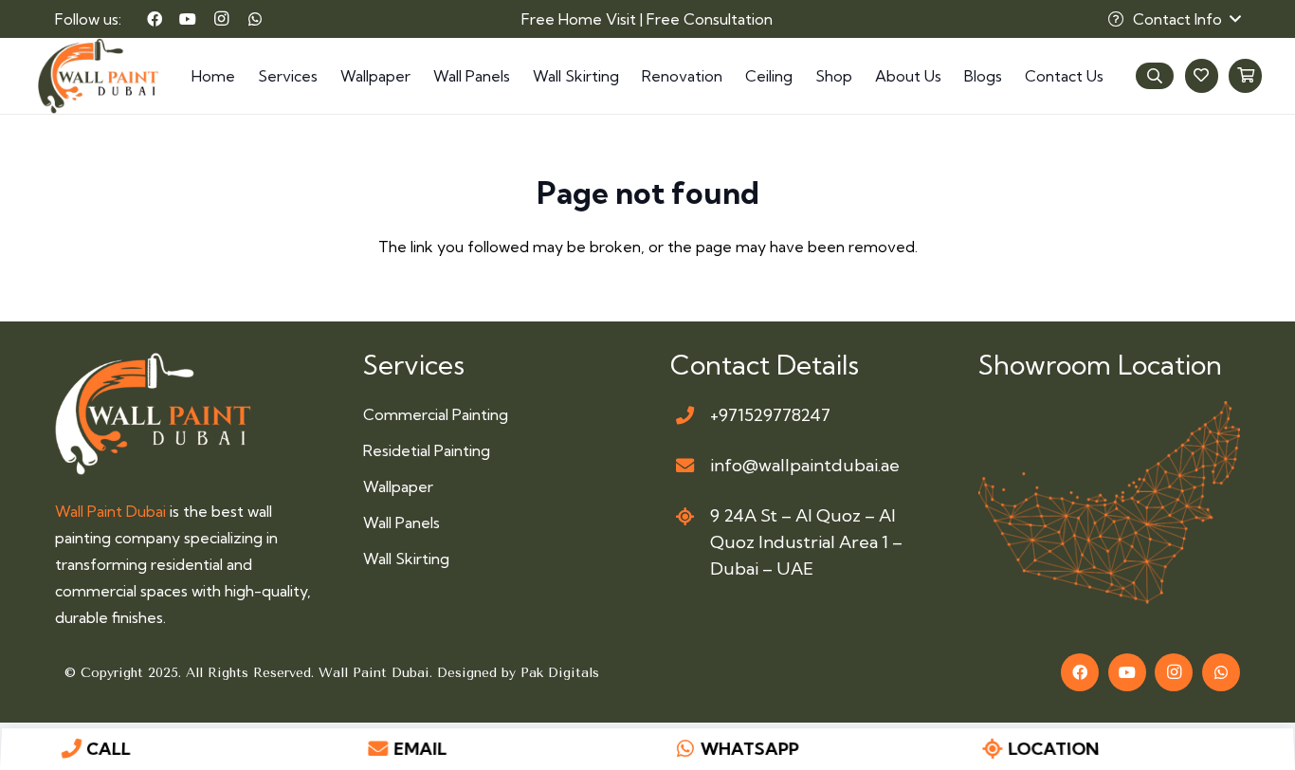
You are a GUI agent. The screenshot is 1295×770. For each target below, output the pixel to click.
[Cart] (1245, 75)
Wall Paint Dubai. (378, 673)
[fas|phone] (685, 415)
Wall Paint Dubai (110, 511)
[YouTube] (188, 19)
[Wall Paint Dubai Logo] (98, 76)
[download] (1109, 502)
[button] (1173, 19)
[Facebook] (154, 19)
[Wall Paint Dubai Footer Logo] (153, 413)
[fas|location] (685, 516)
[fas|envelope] (685, 466)
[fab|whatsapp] (686, 749)
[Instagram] (222, 19)
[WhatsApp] (255, 19)
